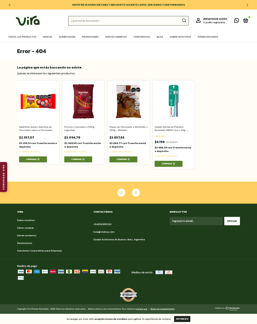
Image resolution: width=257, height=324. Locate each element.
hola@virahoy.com (103, 232)
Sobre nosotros (180, 37)
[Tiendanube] (227, 310)
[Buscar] (184, 20)
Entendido (182, 318)
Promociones (90, 37)
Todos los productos (22, 37)
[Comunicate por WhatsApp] (236, 21)
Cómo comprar (25, 228)
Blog (160, 37)
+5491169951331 (102, 224)
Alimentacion (67, 37)
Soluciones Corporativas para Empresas (39, 251)
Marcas (47, 37)
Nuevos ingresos (116, 37)
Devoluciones (24, 243)
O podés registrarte (214, 22)
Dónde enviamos (208, 37)
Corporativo (142, 37)
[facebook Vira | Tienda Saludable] (136, 193)
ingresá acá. (141, 308)
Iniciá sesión (219, 19)
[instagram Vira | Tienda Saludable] (121, 193)
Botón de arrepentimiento (163, 308)
